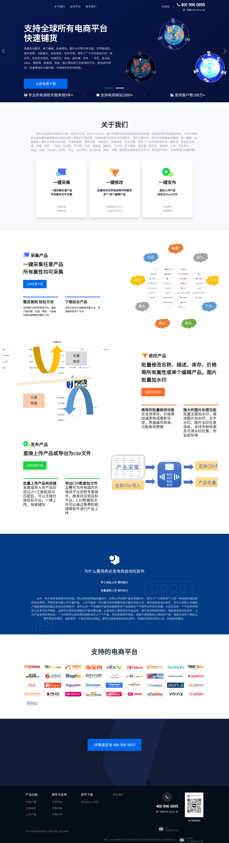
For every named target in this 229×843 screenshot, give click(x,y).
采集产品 (31, 802)
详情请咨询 (114, 745)
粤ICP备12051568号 (59, 831)
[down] (35, 284)
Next (224, 51)
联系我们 (91, 6)
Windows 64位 (90, 802)
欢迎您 (166, 6)
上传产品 (31, 814)
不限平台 (57, 802)
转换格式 (31, 808)
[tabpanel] (114, 51)
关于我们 (59, 6)
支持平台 (75, 6)
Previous (5, 51)
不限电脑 (57, 808)
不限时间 (57, 814)
